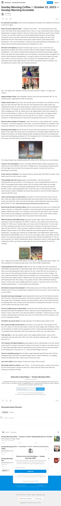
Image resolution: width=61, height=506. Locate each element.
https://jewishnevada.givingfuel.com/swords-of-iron (32, 203)
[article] (30, 440)
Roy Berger (8, 13)
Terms (33, 494)
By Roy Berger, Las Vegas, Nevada (10, 439)
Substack (22, 502)
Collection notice (40, 494)
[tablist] (8, 412)
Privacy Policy (42, 476)
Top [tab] (3, 432)
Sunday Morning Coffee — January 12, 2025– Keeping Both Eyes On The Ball (26, 436)
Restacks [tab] (11, 412)
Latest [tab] (7, 432)
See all (4, 470)
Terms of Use (38, 475)
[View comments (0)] (6, 18)
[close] (45, 449)
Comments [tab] (5, 412)
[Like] (2, 18)
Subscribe (49, 2)
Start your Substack (26, 498)
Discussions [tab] (13, 432)
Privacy (29, 494)
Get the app (38, 498)
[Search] (58, 432)
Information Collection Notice (30, 476)
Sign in (57, 2)
